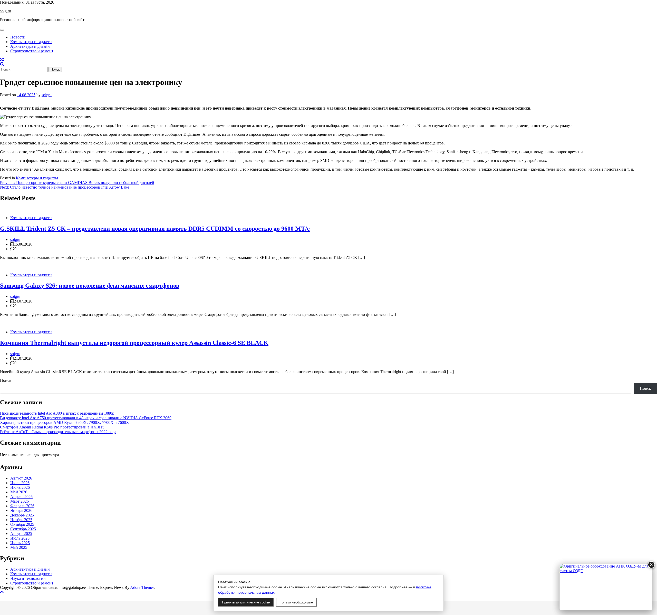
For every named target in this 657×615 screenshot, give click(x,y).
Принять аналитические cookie (246, 602)
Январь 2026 (21, 510)
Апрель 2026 (21, 496)
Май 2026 (18, 492)
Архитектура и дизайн (30, 46)
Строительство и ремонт (31, 51)
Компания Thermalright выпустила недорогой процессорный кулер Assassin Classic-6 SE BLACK (134, 342)
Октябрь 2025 (22, 524)
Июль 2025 (20, 538)
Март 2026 (19, 501)
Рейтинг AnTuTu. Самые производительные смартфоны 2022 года (58, 431)
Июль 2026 (20, 483)
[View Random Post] (2, 59)
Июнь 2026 (20, 487)
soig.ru (5, 11)
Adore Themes (142, 587)
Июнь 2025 (20, 543)
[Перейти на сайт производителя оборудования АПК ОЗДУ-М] (606, 587)
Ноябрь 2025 (21, 520)
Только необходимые (296, 602)
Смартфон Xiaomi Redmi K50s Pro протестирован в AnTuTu (52, 427)
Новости (17, 37)
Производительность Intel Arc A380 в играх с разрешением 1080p (57, 413)
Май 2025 (18, 547)
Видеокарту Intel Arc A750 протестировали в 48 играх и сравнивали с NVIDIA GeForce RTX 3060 (85, 418)
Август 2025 (21, 533)
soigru (47, 95)
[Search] (2, 64)
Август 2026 (21, 478)
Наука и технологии (28, 578)
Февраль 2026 (22, 506)
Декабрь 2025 (22, 515)
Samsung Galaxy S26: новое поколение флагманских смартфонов (89, 285)
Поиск (5, 380)
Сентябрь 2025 (23, 529)
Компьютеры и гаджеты (31, 42)
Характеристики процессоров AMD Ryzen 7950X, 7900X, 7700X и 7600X (64, 422)
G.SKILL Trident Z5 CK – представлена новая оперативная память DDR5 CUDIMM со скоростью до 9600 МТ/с (155, 228)
